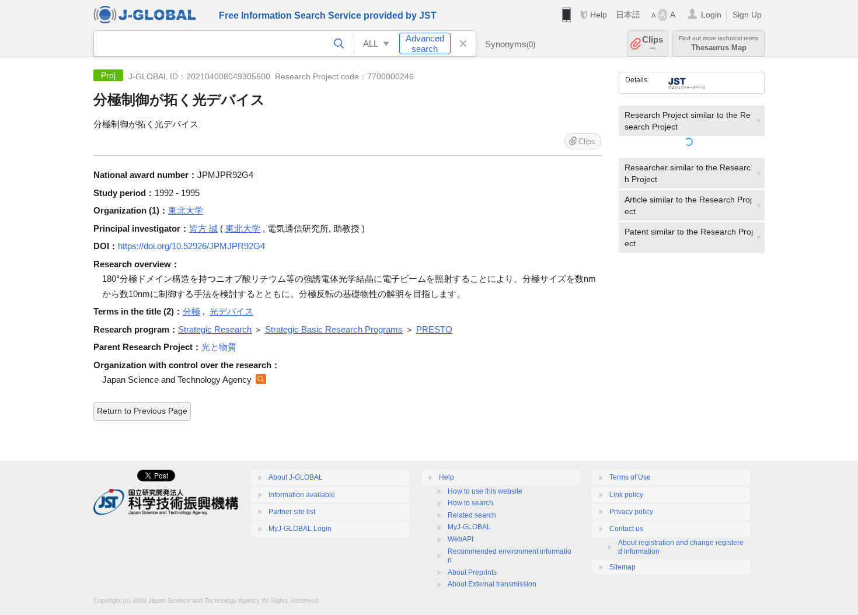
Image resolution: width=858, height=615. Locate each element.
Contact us (626, 529)
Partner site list (291, 512)
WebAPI (460, 539)
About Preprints (472, 572)
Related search (472, 515)
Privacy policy (631, 512)
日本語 (628, 14)
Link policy (626, 495)
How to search (470, 503)
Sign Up (747, 14)
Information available (301, 495)
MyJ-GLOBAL (469, 527)
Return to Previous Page (142, 410)
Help (598, 14)
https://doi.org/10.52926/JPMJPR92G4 (191, 246)
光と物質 (218, 347)
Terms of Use (630, 477)
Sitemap (622, 567)
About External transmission (492, 584)
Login (711, 14)
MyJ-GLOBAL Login (300, 529)
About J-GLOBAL (295, 477)
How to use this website (485, 491)
